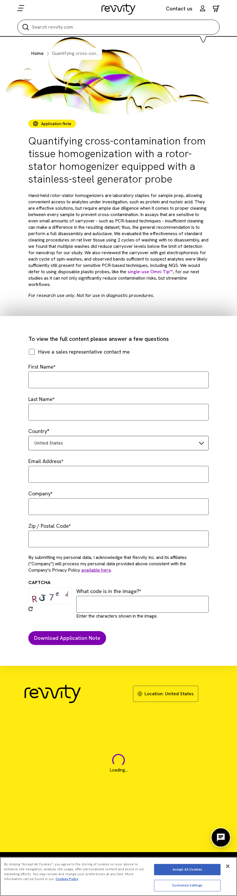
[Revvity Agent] (221, 837)
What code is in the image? (107, 591)
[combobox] (118, 443)
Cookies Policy (66, 879)
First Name (40, 366)
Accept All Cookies (187, 869)
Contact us (179, 8)
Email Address (44, 461)
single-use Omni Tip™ (150, 272)
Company (39, 493)
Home (37, 53)
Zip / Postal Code (48, 526)
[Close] (227, 866)
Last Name (40, 399)
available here (96, 570)
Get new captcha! (30, 609)
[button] (202, 9)
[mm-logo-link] (118, 8)
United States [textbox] (48, 443)
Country (37, 431)
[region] (118, 876)
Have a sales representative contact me (84, 351)
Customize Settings (187, 885)
